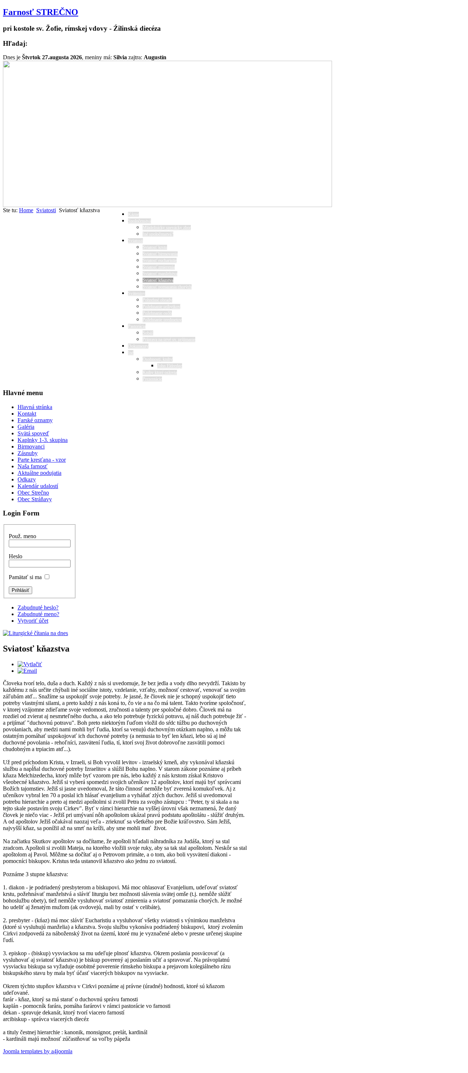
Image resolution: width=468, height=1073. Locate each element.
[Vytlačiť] (30, 664)
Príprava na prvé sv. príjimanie (169, 339)
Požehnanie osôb (157, 313)
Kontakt (27, 413)
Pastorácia (137, 326)
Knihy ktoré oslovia (160, 372)
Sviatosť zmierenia (159, 267)
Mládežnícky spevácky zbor (167, 227)
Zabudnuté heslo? (38, 607)
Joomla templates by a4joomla (37, 1051)
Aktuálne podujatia (39, 473)
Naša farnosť (33, 466)
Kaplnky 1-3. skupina (43, 440)
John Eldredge (169, 365)
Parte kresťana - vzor (42, 460)
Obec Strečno (33, 492)
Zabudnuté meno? (38, 614)
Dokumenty (138, 346)
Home (26, 210)
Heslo (15, 556)
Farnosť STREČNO (40, 12)
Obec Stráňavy (35, 499)
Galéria (26, 427)
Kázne (133, 214)
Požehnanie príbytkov (161, 306)
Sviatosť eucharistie (160, 260)
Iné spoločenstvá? (158, 234)
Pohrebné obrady (157, 300)
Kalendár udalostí (38, 486)
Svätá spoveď (33, 433)
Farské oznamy (35, 420)
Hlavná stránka (35, 407)
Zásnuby (28, 453)
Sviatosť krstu (155, 247)
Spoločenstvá (139, 221)
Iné (130, 352)
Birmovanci (31, 446)
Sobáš (148, 332)
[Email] (27, 671)
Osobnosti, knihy (158, 359)
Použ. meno (22, 536)
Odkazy (27, 479)
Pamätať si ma (25, 577)
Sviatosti (46, 210)
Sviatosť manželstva (160, 273)
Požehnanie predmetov (162, 319)
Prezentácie (152, 379)
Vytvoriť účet (33, 621)
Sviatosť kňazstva (158, 280)
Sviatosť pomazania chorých (167, 286)
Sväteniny (136, 293)
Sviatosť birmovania (160, 253)
